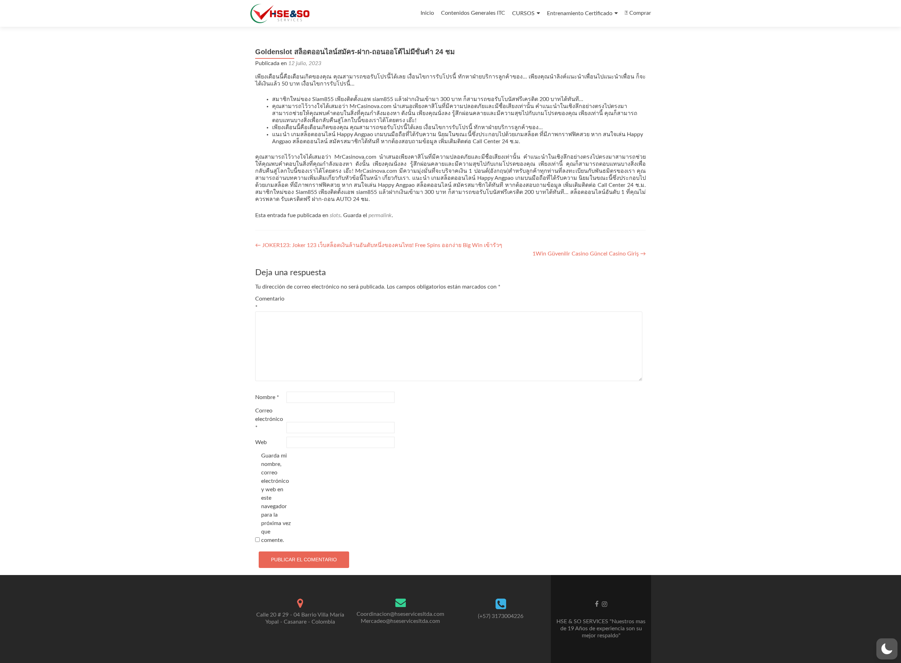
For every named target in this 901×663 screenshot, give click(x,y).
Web (261, 442)
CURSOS (523, 13)
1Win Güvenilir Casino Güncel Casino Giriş (589, 254)
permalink (380, 215)
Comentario (269, 303)
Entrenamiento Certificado (579, 13)
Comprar (639, 13)
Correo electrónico (269, 419)
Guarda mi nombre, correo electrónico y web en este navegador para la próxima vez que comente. (276, 498)
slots (335, 215)
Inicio (427, 13)
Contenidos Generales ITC (473, 13)
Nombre (267, 397)
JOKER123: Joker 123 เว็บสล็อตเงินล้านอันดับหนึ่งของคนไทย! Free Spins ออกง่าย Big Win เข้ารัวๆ (378, 245)
